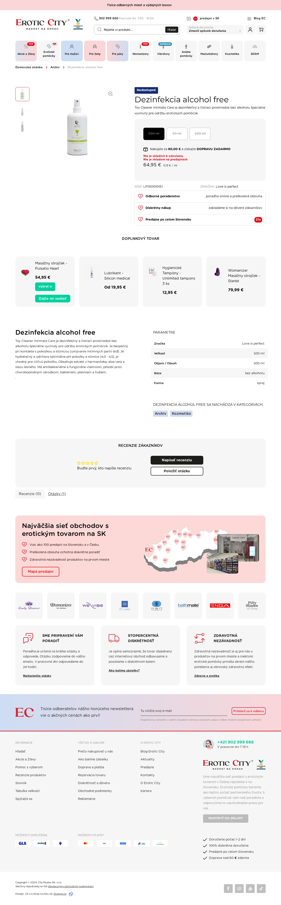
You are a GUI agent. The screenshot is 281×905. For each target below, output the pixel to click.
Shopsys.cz (60, 894)
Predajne (147, 767)
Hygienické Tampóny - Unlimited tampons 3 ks (178, 276)
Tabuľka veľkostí (27, 791)
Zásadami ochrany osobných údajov (197, 720)
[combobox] (137, 29)
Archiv (55, 67)
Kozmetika (181, 413)
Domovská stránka (29, 67)
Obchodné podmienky (95, 791)
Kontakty (147, 775)
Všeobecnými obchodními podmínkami (71, 886)
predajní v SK (206, 18)
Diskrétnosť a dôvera (94, 783)
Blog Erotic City (152, 751)
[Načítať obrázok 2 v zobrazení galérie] (22, 110)
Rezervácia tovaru (92, 775)
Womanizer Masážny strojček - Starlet (244, 276)
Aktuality (147, 759)
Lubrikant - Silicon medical (117, 275)
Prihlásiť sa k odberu (248, 711)
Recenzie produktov (30, 775)
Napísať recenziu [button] (177, 460)
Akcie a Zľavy (25, 759)
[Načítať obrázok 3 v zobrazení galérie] (22, 127)
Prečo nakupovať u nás (95, 751)
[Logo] (51, 24)
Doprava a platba (91, 767)
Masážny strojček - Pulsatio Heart (51, 266)
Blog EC (260, 18)
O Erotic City (150, 783)
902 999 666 (126, 18)
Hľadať (172, 29)
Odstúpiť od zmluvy (225, 818)
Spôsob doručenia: (207, 29)
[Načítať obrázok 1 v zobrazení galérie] (22, 94)
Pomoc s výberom (29, 767)
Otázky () (57, 494)
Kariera (145, 791)
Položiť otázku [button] (177, 471)
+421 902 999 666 (235, 742)
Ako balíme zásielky (93, 759)
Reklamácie (86, 799)
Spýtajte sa (23, 799)
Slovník (21, 783)
